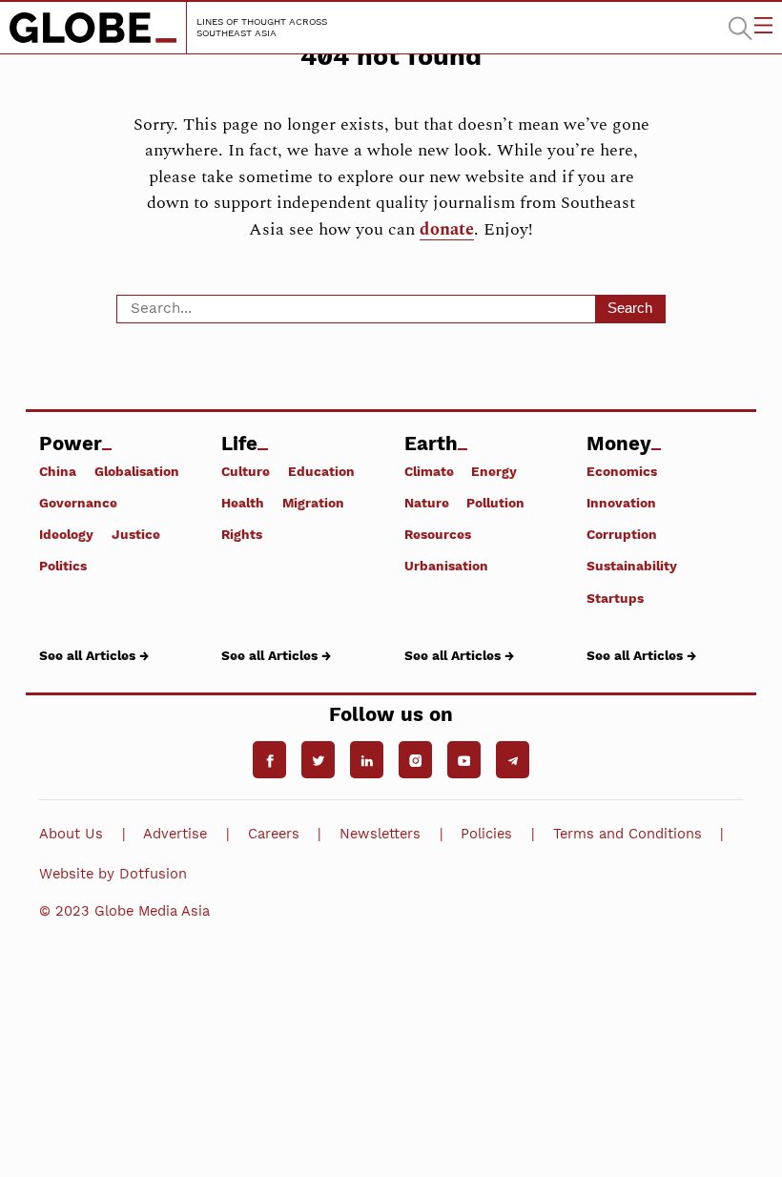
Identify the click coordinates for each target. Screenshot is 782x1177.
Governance (78, 502)
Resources (437, 534)
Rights (241, 534)
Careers (273, 833)
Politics (63, 565)
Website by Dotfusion (113, 873)
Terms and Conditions (627, 833)
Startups (615, 597)
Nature (426, 502)
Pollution (495, 502)
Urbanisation (446, 565)
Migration (313, 502)
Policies (486, 833)
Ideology (66, 534)
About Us (71, 833)
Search (629, 307)
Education (321, 471)
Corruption (621, 534)
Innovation (621, 502)
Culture (245, 471)
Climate (429, 471)
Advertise (175, 833)
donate (447, 229)
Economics (621, 471)
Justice (136, 534)
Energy (494, 471)
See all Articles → (94, 655)
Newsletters (380, 833)
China (57, 471)
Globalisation (136, 471)
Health (242, 502)
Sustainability (631, 565)
